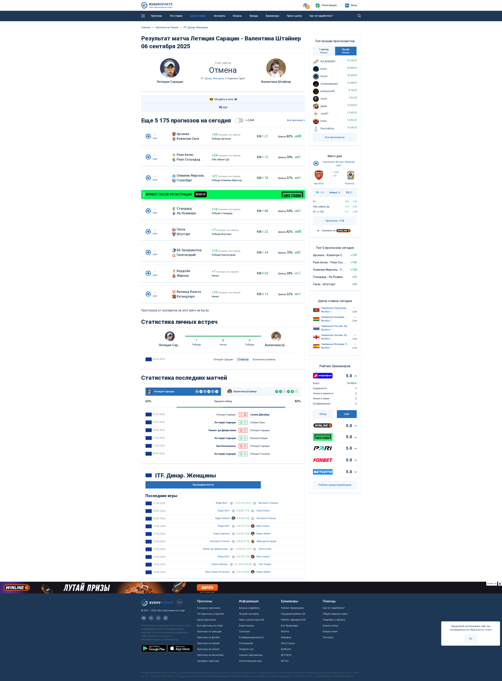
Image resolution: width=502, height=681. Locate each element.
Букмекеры (272, 16)
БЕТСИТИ (286, 655)
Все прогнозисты (335, 137)
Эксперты (219, 16)
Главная (145, 27)
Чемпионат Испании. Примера (335, 344)
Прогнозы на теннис (208, 649)
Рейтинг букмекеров (292, 608)
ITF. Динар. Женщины (196, 27)
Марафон (286, 637)
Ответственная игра (250, 661)
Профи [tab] (346, 51)
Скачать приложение (251, 655)
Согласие (244, 631)
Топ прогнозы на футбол (210, 614)
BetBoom (286, 649)
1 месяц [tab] (324, 51)
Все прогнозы (295, 120)
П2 (349, 192)
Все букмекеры (289, 625)
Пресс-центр (294, 16)
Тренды (253, 16)
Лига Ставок (288, 643)
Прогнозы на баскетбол (210, 655)
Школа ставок (330, 625)
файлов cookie (483, 629)
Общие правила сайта (335, 614)
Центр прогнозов (206, 619)
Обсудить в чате (221, 99)
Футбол (326, 311)
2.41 (355, 206)
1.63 (355, 211)
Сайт (346, 414)
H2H (225, 107)
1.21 (355, 201)
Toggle (239, 120)
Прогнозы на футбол (208, 637)
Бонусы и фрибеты (249, 608)
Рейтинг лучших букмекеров (335, 485)
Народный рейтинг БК (293, 614)
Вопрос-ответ (330, 631)
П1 (320, 192)
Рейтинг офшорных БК (293, 619)
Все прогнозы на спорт (210, 625)
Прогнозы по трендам (209, 631)
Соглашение (246, 643)
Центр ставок (198, 16)
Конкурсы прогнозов (208, 608)
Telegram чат (246, 649)
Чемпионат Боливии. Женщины (335, 317)
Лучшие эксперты (249, 614)
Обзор (322, 414)
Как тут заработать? (321, 16)
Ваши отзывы (246, 625)
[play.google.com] (154, 648)
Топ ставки (176, 16)
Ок (470, 638)
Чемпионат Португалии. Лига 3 (335, 308)
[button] (305, 5)
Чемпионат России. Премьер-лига (335, 326)
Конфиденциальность (251, 637)
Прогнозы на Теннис (167, 27)
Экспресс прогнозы (208, 661)
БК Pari (285, 661)
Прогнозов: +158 (335, 220)
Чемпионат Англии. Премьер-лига (335, 335)
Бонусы (237, 16)
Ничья (334, 192)
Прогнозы (156, 16)
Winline (285, 631)
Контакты (328, 637)
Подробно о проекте (334, 619)
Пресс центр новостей (251, 619)
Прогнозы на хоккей (208, 643)
